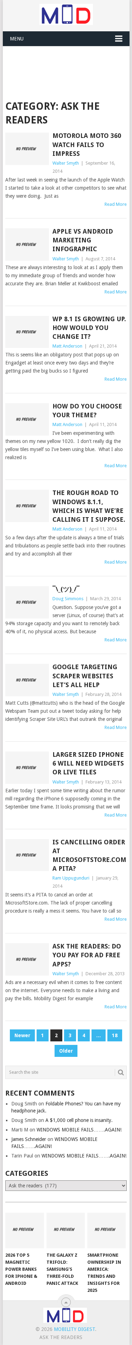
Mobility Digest (74, 1329)
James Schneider (28, 1139)
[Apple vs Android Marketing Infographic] (27, 244)
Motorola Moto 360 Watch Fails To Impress (86, 144)
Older (66, 1051)
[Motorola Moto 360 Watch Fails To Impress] (27, 149)
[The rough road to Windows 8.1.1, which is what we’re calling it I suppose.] (27, 506)
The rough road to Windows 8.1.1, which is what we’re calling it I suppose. (88, 506)
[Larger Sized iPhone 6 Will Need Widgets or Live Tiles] (27, 767)
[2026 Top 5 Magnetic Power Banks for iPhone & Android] (24, 1231)
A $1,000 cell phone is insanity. (79, 1120)
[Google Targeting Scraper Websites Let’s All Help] (27, 680)
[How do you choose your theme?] (27, 419)
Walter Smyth (65, 163)
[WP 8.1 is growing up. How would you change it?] (27, 332)
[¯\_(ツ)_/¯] (27, 602)
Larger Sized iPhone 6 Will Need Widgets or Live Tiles (88, 763)
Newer (22, 1035)
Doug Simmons (67, 598)
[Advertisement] (68, 63)
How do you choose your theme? (87, 410)
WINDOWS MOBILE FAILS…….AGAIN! (79, 1130)
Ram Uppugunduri (70, 878)
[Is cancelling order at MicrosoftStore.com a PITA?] (27, 855)
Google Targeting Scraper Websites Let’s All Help (84, 675)
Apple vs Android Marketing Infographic (82, 240)
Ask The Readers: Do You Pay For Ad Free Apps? (86, 955)
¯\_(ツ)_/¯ (66, 589)
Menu (17, 39)
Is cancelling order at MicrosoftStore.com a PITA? (89, 855)
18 (115, 1035)
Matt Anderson (67, 346)
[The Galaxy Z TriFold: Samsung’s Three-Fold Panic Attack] (65, 1231)
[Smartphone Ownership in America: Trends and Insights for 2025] (106, 1231)
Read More (116, 204)
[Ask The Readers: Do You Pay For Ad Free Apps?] (27, 959)
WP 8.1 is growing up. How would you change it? (89, 327)
